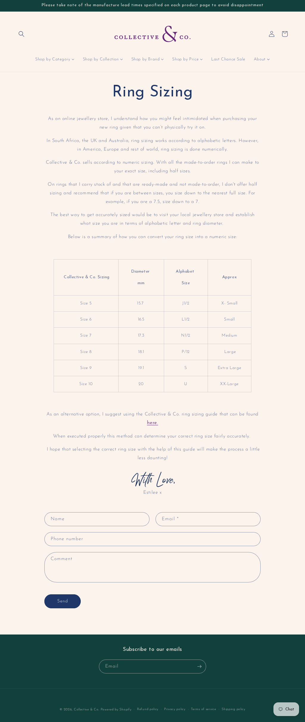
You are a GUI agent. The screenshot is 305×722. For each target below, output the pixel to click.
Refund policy (147, 709)
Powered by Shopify (116, 709)
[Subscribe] (199, 666)
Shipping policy (233, 709)
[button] (21, 33)
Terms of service (203, 709)
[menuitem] (55, 59)
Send (62, 601)
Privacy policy (175, 709)
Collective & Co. (86, 709)
